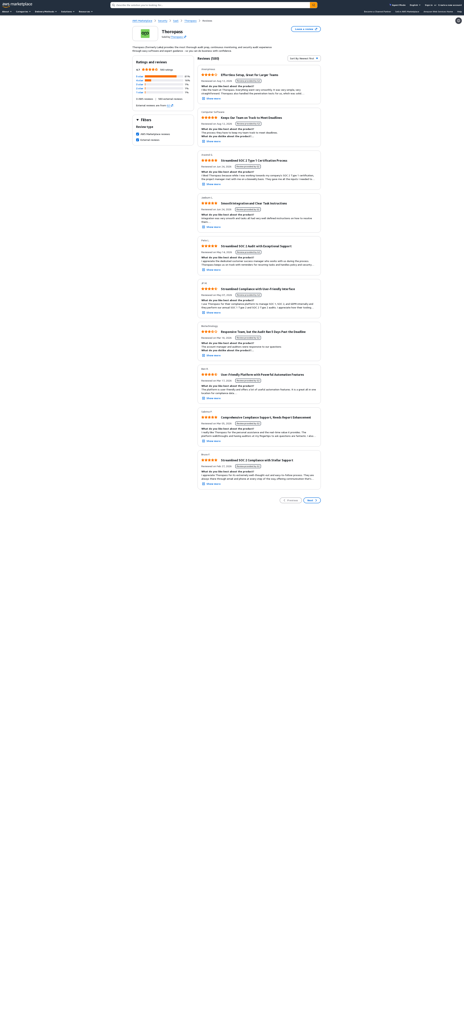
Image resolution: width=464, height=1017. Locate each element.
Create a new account (450, 5)
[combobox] (210, 5)
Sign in (429, 5)
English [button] (414, 5)
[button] (139, 76)
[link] (207, 20)
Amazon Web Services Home (438, 11)
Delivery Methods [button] (44, 11)
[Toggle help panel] (458, 20)
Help (459, 11)
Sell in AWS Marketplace (407, 11)
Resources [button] (84, 11)
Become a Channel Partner (377, 11)
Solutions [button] (66, 11)
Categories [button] (22, 11)
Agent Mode (398, 5)
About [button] (5, 11)
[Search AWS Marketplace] (313, 5)
